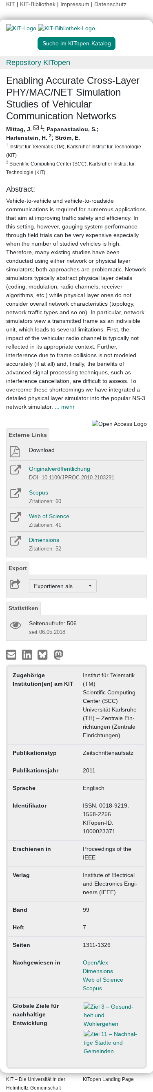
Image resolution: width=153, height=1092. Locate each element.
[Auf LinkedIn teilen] (28, 654)
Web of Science (49, 516)
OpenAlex (95, 962)
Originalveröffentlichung (59, 468)
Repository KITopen (38, 62)
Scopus (38, 492)
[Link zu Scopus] (15, 496)
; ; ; (73, 150)
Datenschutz (110, 4)
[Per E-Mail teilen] (12, 654)
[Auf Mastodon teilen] (58, 654)
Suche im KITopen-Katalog (76, 43)
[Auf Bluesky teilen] (45, 654)
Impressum (74, 4)
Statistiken (23, 608)
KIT (10, 4)
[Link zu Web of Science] (15, 520)
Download (42, 450)
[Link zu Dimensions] (15, 543)
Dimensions (44, 540)
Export (18, 568)
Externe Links (28, 435)
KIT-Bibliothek (38, 4)
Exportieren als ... (60, 586)
